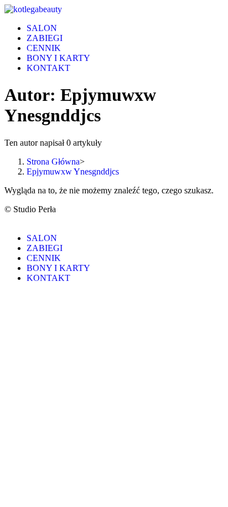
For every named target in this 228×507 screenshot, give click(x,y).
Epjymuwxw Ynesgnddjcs (73, 171)
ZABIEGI (45, 248)
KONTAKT (48, 278)
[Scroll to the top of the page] (7, 219)
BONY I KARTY (58, 268)
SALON (42, 238)
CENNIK (44, 258)
